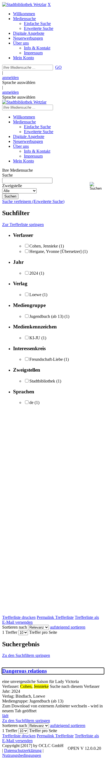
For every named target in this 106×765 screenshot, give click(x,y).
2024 (33, 273)
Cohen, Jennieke (43, 246)
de (31, 402)
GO (58, 67)
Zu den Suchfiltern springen (26, 655)
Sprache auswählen (18, 82)
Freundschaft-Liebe (46, 359)
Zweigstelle (12, 185)
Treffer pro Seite (43, 632)
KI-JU (34, 338)
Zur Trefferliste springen (23, 224)
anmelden (10, 77)
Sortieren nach (14, 627)
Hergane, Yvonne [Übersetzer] (55, 251)
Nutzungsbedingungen (21, 755)
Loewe (35, 294)
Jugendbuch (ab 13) (46, 316)
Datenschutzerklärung (23, 750)
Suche (7, 175)
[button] (97, 186)
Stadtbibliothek (42, 381)
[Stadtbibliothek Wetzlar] (24, 4)
